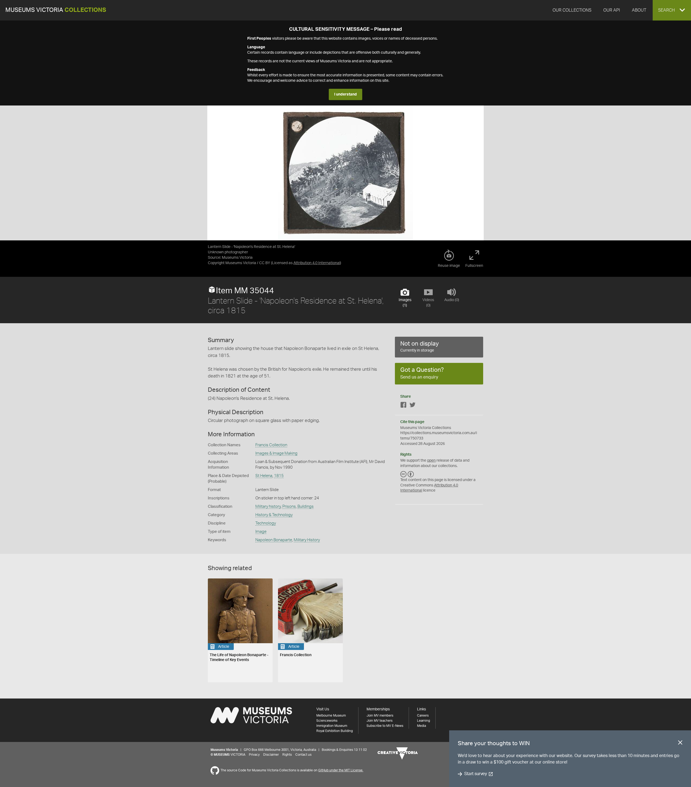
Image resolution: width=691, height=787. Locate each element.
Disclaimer (271, 754)
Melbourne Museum (331, 715)
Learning (423, 720)
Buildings (305, 507)
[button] (672, 10)
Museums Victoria (55, 10)
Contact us (303, 754)
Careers (423, 715)
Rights (287, 754)
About (639, 10)
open (431, 460)
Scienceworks (326, 720)
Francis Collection (271, 445)
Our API (611, 10)
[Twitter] (412, 406)
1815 (279, 476)
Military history (268, 507)
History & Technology (274, 515)
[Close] (680, 743)
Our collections (572, 10)
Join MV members (380, 715)
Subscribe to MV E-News (385, 725)
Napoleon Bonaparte (273, 540)
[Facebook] (403, 406)
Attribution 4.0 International (316, 263)
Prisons (289, 507)
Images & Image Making (276, 453)
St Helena (263, 476)
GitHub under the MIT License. (340, 770)
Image (260, 532)
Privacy (254, 754)
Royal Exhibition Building (334, 731)
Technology (265, 523)
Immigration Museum (331, 725)
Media (421, 725)
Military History (307, 540)
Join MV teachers (379, 720)
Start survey (475, 774)
